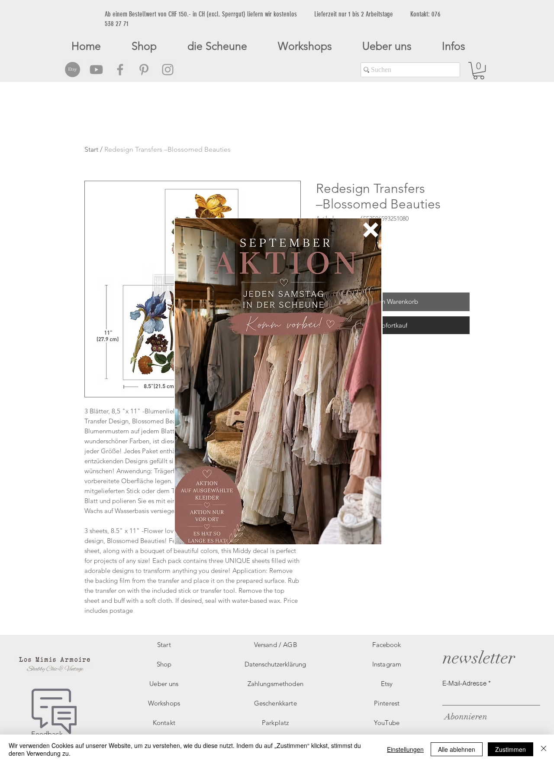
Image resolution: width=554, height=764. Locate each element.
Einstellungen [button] (405, 749)
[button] (370, 229)
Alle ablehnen (456, 749)
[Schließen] (543, 749)
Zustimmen (510, 749)
